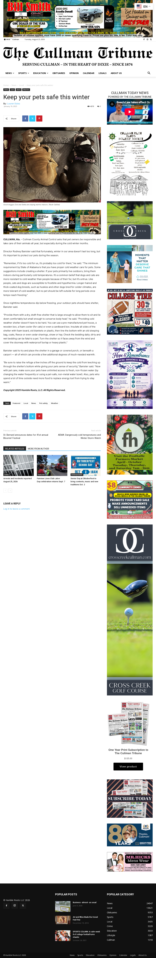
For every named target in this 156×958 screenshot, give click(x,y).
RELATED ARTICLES (14, 449)
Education (90, 955)
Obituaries (101, 955)
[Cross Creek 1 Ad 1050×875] (130, 219)
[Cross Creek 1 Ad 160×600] (130, 609)
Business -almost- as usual (84, 902)
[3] (130, 263)
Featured (16, 403)
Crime (6, 475)
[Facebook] (144, 39)
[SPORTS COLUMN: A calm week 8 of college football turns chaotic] (62, 935)
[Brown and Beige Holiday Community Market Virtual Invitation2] (130, 163)
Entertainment (76, 475)
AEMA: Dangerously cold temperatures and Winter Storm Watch (79, 436)
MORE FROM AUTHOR (38, 449)
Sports (80, 955)
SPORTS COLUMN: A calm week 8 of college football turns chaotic (86, 934)
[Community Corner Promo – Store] (130, 499)
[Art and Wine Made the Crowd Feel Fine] (62, 920)
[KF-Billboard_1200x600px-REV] (130, 834)
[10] (78, 18)
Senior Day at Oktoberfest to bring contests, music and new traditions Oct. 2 (84, 481)
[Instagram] (147, 39)
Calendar (123, 955)
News (14, 85)
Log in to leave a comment (16, 508)
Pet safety (43, 403)
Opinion (112, 955)
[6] (52, 221)
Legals (133, 955)
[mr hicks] (130, 861)
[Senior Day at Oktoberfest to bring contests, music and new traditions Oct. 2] (86, 465)
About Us (142, 955)
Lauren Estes (13, 103)
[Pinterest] (39, 118)
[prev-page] (5, 491)
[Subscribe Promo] (130, 798)
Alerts (19, 90)
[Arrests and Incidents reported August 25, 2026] (18, 465)
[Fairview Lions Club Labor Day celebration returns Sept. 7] (52, 465)
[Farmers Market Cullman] (130, 444)
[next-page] (10, 491)
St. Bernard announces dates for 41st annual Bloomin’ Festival (25, 436)
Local (21, 85)
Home (6, 85)
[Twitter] (151, 39)
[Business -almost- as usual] (62, 906)
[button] (149, 73)
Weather (26, 90)
